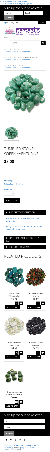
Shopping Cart (12, 22)
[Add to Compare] (16, 303)
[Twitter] (11, 440)
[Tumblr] (24, 440)
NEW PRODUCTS (18, 65)
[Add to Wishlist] (21, 303)
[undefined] (25, 97)
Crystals (15, 49)
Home (6, 49)
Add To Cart (12, 307)
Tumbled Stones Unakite (36, 294)
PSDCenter (17, 450)
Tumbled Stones (28, 57)
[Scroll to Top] (46, 440)
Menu (42, 23)
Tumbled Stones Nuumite (36, 343)
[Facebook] (6, 440)
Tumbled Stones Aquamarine (14, 343)
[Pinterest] (20, 440)
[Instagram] (15, 440)
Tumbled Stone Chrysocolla (14, 294)
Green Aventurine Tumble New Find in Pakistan (14, 394)
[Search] (43, 43)
